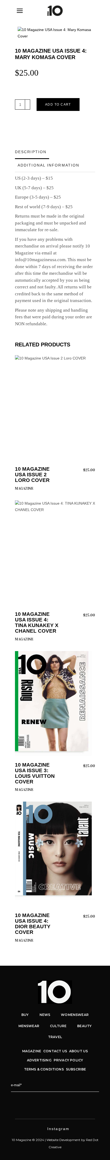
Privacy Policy (68, 1060)
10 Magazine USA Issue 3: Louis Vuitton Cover (35, 773)
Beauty (84, 1026)
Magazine (24, 488)
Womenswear (75, 1015)
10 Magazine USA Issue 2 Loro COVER (32, 474)
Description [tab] (30, 152)
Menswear (28, 1026)
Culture (58, 1026)
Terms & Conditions (44, 1069)
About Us (78, 1051)
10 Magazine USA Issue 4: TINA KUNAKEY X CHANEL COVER (36, 622)
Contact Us (55, 1051)
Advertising (39, 1060)
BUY (25, 1015)
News (45, 1015)
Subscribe (76, 1069)
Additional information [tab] (48, 165)
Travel (55, 1037)
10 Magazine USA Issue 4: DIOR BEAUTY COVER (32, 923)
